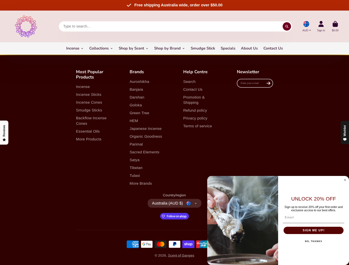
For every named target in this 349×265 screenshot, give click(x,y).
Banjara (136, 89)
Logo (26, 26)
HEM (134, 121)
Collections (99, 48)
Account (321, 26)
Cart (335, 26)
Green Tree (139, 113)
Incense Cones (89, 102)
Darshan (137, 97)
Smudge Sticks (89, 110)
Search (189, 81)
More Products (88, 139)
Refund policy (195, 110)
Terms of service (197, 126)
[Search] (287, 26)
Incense (72, 48)
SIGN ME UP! (314, 230)
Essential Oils (88, 131)
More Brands (141, 183)
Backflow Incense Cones (91, 120)
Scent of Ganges (181, 255)
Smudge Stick (203, 48)
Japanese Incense (146, 128)
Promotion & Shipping (194, 100)
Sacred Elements (144, 152)
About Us (249, 48)
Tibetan (136, 168)
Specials (228, 48)
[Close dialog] (345, 180)
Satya (135, 160)
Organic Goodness (146, 136)
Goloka (136, 105)
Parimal (136, 144)
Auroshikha (139, 81)
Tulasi (135, 175)
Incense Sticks (88, 94)
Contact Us (273, 48)
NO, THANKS (313, 241)
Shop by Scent (131, 48)
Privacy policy (195, 118)
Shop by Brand (167, 48)
